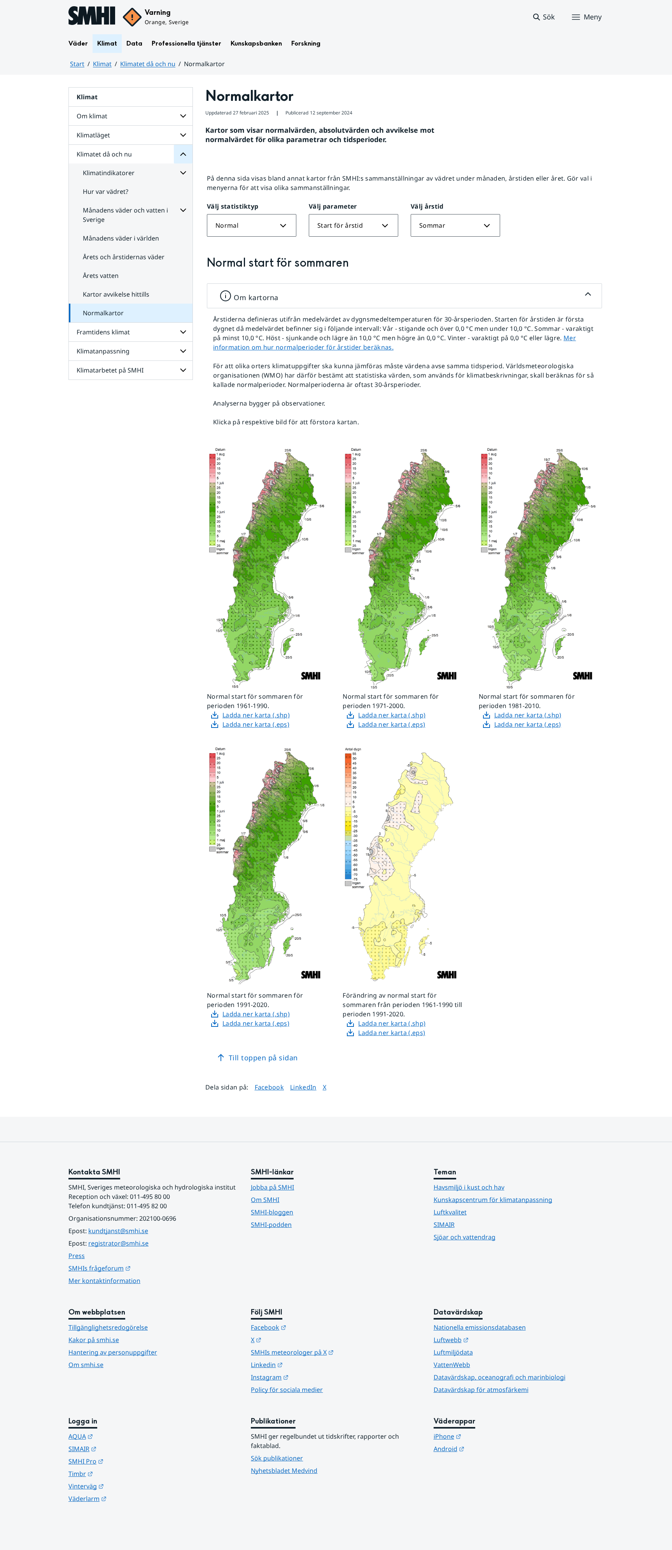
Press (76, 1255)
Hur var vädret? (105, 191)
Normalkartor (103, 313)
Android (487, 1448)
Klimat (107, 43)
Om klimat (92, 116)
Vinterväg (124, 1485)
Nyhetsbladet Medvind (284, 1470)
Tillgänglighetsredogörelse (108, 1327)
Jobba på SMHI (272, 1187)
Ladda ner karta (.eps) (255, 724)
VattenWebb (452, 1364)
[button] (543, 17)
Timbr (118, 1473)
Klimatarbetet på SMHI (110, 370)
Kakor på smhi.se (93, 1340)
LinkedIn (303, 1087)
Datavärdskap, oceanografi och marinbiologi (499, 1377)
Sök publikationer (277, 1458)
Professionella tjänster (186, 43)
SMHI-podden (271, 1224)
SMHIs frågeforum (137, 1268)
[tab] (404, 295)
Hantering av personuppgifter (112, 1352)
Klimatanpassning (103, 351)
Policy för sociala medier (287, 1389)
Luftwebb (489, 1339)
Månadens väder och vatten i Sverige (125, 215)
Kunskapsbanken (256, 43)
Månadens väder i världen (121, 238)
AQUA (118, 1436)
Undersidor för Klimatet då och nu (183, 154)
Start (77, 64)
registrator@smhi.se (118, 1243)
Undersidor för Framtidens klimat (183, 332)
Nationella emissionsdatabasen (480, 1327)
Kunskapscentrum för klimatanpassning (493, 1199)
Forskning (305, 43)
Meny (593, 16)
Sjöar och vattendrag (464, 1237)
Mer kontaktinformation (104, 1280)
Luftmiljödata (453, 1352)
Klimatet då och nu (147, 64)
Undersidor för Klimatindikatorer (183, 172)
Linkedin (305, 1364)
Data (134, 43)
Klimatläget (93, 135)
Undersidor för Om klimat (183, 116)
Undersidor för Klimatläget (183, 135)
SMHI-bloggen (272, 1212)
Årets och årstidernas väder (123, 257)
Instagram (308, 1377)
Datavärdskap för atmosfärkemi (481, 1389)
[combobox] (251, 225)
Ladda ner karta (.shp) (256, 715)
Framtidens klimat (103, 332)
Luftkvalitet (450, 1212)
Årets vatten (101, 275)
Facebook (269, 1087)
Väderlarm (125, 1498)
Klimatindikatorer (109, 173)
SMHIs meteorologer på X (330, 1352)
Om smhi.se (85, 1364)
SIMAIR (444, 1224)
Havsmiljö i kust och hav (469, 1187)
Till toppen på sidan (263, 1057)
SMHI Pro (124, 1461)
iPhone (485, 1436)
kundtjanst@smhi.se (118, 1231)
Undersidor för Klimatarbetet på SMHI (183, 370)
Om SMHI (265, 1199)
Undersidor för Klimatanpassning (183, 351)
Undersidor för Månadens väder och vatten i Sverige (183, 210)
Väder (78, 43)
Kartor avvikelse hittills (116, 294)
